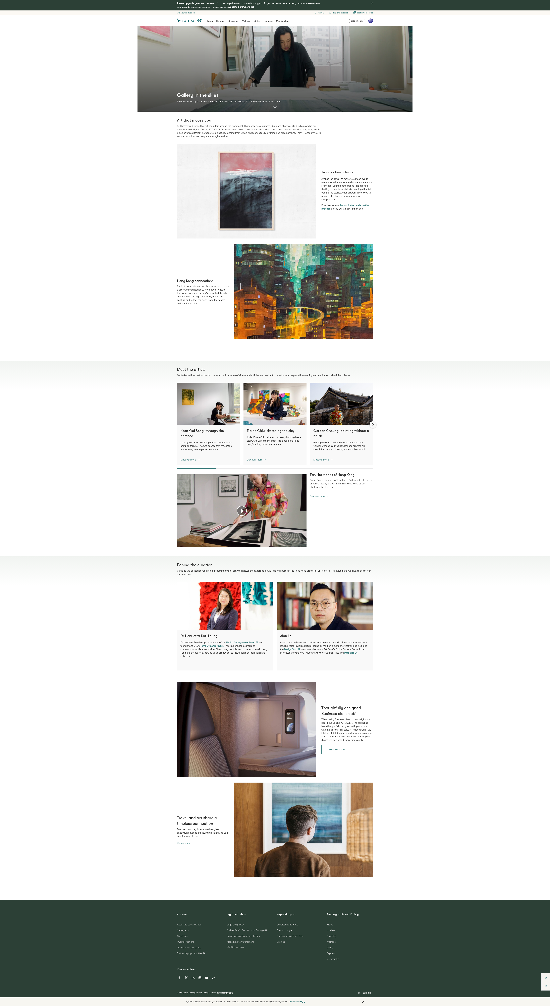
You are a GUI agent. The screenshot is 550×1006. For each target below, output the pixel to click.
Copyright (181, 992)
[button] (190, 459)
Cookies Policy (296, 1001)
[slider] (178, 541)
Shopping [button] (233, 21)
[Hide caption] (300, 544)
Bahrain (367, 992)
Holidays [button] (220, 21)
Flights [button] (209, 21)
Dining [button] (257, 21)
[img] (372, 3)
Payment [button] (268, 21)
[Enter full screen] (304, 544)
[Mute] (183, 544)
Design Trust (291, 649)
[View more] (275, 107)
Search (321, 13)
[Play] (242, 511)
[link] (246, 729)
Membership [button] (282, 21)
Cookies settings (235, 947)
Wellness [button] (245, 21)
